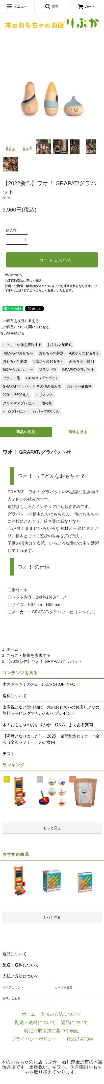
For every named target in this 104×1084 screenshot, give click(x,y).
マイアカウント (13, 987)
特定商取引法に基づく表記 (23, 280)
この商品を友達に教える (19, 321)
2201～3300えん (16, 395)
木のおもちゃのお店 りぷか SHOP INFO (39, 684)
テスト (9, 754)
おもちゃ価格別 (79, 386)
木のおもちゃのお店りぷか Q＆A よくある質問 (48, 725)
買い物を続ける (12, 333)
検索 (54, 6)
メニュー (20, 6)
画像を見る (78, 432)
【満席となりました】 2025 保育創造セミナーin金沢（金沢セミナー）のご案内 (51, 739)
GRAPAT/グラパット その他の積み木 (32, 386)
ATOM (86, 1039)
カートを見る (64, 987)
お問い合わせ (12, 998)
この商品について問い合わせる (24, 327)
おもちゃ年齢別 (59, 345)
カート (90, 6)
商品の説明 (26, 432)
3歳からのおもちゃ (18, 353)
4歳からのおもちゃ (84, 353)
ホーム (12, 649)
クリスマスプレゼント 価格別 (27, 403)
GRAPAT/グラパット (78, 370)
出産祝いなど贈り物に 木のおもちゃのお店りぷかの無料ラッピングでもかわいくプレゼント (51, 710)
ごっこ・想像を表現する (22, 345)
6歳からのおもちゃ (18, 370)
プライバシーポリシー (34, 1039)
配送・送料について (35, 1022)
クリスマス (44, 395)
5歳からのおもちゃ (48, 361)
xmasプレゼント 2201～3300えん (31, 411)
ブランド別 (48, 370)
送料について (15, 696)
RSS (71, 1039)
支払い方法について (60, 1014)
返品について (14, 275)
